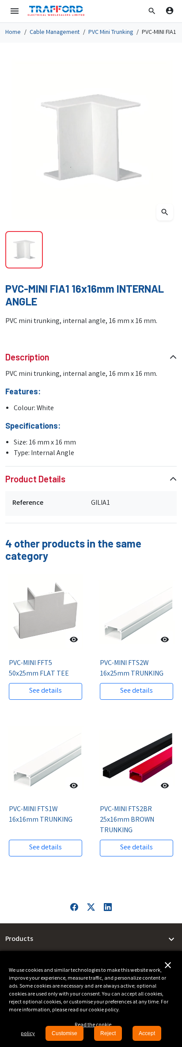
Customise (64, 1033)
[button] (152, 11)
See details (45, 691)
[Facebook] (74, 907)
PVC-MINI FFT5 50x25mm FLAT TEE (39, 668)
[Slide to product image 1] (24, 249)
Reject (108, 1033)
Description (27, 357)
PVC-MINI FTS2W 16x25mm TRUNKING (131, 668)
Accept (147, 1033)
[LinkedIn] (107, 907)
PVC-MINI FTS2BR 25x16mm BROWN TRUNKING (127, 820)
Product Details (35, 479)
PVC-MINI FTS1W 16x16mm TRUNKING (40, 815)
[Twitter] (91, 907)
